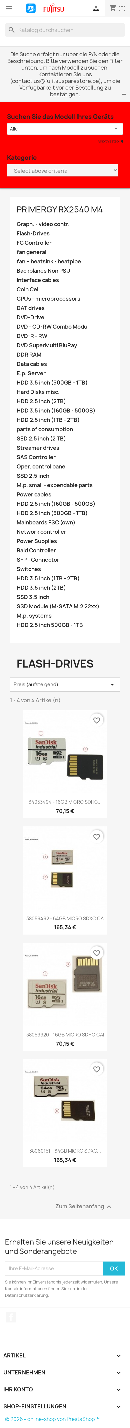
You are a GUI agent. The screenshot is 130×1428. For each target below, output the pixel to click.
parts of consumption (45, 429)
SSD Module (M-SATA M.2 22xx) (58, 606)
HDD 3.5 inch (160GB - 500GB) (56, 410)
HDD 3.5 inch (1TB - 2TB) (48, 578)
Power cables (34, 494)
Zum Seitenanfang (84, 1206)
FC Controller (34, 242)
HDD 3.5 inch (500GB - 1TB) (52, 382)
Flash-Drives (33, 233)
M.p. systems (34, 615)
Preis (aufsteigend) (65, 685)
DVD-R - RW (32, 336)
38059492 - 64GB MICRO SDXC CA (65, 918)
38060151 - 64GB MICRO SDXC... (65, 1151)
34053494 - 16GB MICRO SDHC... (65, 802)
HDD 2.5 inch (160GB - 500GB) (56, 503)
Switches (29, 569)
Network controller (41, 531)
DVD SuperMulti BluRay (47, 345)
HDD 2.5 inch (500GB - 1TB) (52, 513)
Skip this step (108, 141)
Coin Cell (28, 289)
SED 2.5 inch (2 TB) (41, 438)
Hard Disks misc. (38, 392)
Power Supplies (37, 541)
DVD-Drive (30, 317)
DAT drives (31, 308)
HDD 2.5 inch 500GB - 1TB (50, 625)
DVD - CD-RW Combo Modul (53, 326)
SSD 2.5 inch (33, 475)
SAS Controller (36, 457)
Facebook (11, 1317)
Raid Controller (36, 550)
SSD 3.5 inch (33, 597)
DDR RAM (29, 354)
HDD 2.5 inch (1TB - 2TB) (48, 420)
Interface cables (38, 280)
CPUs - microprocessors (48, 298)
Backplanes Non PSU (43, 270)
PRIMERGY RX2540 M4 (60, 209)
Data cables (32, 364)
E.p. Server (31, 373)
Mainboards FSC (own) (46, 522)
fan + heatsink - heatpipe (49, 261)
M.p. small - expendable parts (55, 485)
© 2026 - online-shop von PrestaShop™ (52, 1419)
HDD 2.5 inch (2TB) (41, 401)
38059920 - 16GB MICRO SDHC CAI (65, 1034)
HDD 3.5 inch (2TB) (41, 587)
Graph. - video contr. (43, 224)
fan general (31, 252)
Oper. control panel (42, 466)
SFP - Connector (38, 559)
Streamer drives (38, 447)
